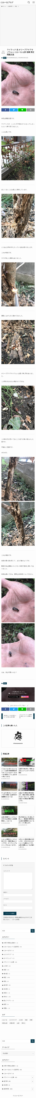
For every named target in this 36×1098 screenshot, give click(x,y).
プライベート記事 (10, 962)
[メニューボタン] (33, 2)
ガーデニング (9, 958)
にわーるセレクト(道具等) (13, 946)
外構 (31, 1020)
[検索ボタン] (28, 2)
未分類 (7, 989)
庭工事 (7, 985)
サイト (5, 905)
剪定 (5, 57)
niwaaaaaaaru (18, 743)
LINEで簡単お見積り (11, 943)
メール (5, 898)
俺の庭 (7, 973)
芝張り (7, 993)
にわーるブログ (7, 2)
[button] (5, 109)
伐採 (6, 969)
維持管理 (8, 1089)
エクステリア (9, 954)
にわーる (4, 1020)
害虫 (6, 981)
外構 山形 (4, 1023)
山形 (18, 1023)
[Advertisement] (18, 26)
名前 (5, 892)
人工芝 (7, 966)
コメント (6, 871)
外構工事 (12, 1023)
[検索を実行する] (33, 931)
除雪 (6, 1004)
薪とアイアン (9, 1000)
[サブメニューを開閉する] (32, 1077)
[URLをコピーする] (31, 109)
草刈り (7, 996)
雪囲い (7, 1008)
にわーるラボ (9, 950)
